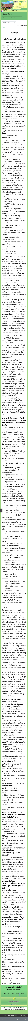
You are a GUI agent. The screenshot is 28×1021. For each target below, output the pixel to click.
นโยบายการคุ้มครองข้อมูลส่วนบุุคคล (16, 1009)
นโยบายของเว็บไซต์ (6, 1007)
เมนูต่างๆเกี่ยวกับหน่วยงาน (13, 18)
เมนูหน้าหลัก (8, 14)
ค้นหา (4, 28)
